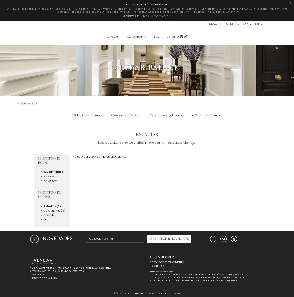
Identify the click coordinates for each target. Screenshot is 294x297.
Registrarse (232, 24)
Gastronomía (136, 36)
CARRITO (177, 36)
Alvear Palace (53, 172)
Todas (48, 219)
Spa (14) (49, 215)
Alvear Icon (51, 180)
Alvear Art (50, 176)
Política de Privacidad (160, 280)
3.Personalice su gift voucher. (166, 115)
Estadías (112, 36)
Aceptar (131, 16)
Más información (157, 16)
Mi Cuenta (215, 24)
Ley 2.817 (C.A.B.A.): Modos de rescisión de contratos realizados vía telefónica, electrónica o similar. (196, 277)
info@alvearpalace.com (43, 278)
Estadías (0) (52, 206)
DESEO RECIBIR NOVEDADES (169, 238)
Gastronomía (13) (54, 210)
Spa (156, 36)
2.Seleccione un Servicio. (126, 115)
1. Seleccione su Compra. (87, 115)
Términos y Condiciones (161, 272)
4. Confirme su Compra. (207, 115)
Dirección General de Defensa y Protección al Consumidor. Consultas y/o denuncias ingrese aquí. (197, 274)
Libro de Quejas (179, 280)
